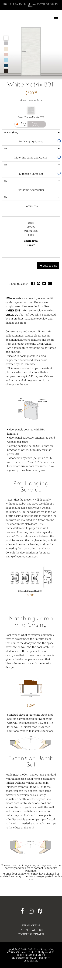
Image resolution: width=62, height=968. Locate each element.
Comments (31, 206)
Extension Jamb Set (31, 173)
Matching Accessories (31, 189)
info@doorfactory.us (24, 957)
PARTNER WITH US (31, 929)
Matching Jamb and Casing (31, 157)
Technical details (31, 934)
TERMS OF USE (31, 925)
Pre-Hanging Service (31, 141)
